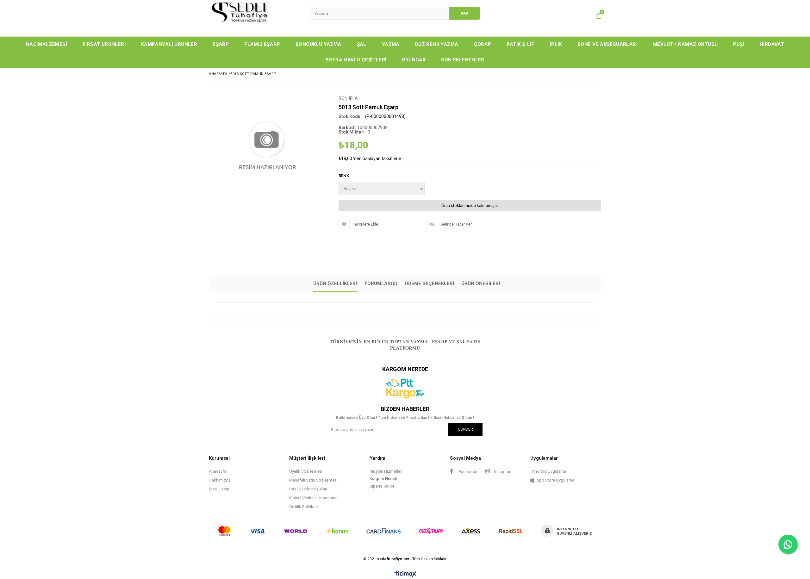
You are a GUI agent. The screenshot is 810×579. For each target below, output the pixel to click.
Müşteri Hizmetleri (386, 471)
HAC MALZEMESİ (46, 44)
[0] (598, 15)
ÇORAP (482, 44)
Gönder (465, 429)
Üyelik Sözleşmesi (306, 471)
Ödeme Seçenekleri (429, 283)
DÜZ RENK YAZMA (436, 44)
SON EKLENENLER (462, 60)
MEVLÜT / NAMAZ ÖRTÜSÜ (685, 44)
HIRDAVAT (772, 44)
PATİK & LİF (520, 44)
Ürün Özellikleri (335, 283)
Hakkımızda (220, 480)
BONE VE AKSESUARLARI (607, 44)
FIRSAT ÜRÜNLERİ (104, 44)
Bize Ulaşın (219, 489)
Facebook (467, 471)
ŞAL (361, 44)
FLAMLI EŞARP (262, 44)
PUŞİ (738, 44)
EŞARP (221, 44)
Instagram (503, 471)
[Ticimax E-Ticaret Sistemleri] (405, 574)
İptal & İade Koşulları (308, 489)
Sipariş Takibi (382, 486)
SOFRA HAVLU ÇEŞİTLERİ (356, 60)
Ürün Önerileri (480, 283)
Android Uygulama (549, 471)
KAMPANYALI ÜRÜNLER (169, 44)
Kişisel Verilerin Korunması (313, 497)
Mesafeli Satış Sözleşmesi (313, 480)
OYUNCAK (414, 60)
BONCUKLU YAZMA (318, 44)
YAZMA (391, 44)
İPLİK (556, 44)
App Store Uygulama (555, 480)
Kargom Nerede (384, 478)
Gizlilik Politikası (304, 506)
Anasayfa (217, 471)
